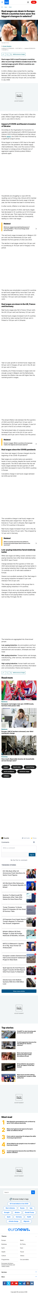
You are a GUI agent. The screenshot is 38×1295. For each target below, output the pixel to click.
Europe (3, 1240)
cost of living (30, 767)
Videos (22, 1255)
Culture (3, 1255)
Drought (6, 1212)
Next (6, 7)
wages (6, 767)
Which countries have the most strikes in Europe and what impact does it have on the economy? (17, 543)
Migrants (26, 1221)
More (3, 1277)
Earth (3, 1248)
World (22, 1240)
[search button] (33, 1192)
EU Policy (23, 1244)
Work (10, 7)
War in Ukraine (10, 1208)
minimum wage (24, 771)
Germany (19, 1217)
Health (29, 1217)
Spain (9, 1217)
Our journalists (24, 1259)
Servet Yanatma (7, 46)
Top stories (7, 1027)
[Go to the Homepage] (6, 2)
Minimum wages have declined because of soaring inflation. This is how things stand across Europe (16, 228)
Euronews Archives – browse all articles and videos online (8, 1264)
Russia (22, 1208)
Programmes (5, 1259)
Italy (31, 1208)
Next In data (17, 767)
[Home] (2, 7)
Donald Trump (29, 1212)
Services (4, 1272)
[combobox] (19, 1192)
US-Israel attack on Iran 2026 (19, 1203)
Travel (22, 1252)
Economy (4, 756)
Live (33, 2)
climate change (13, 1221)
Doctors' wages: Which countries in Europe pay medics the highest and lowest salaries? (18, 443)
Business (4, 701)
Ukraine (17, 1212)
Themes (3, 1236)
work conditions (9, 771)
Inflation (6, 776)
